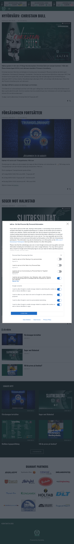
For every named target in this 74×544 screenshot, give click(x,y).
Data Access (37, 319)
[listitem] (37, 255)
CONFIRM (24, 313)
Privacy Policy (47, 319)
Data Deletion (27, 319)
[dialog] (37, 272)
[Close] (68, 224)
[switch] (59, 259)
